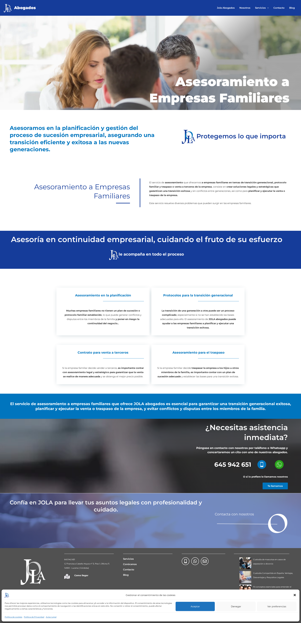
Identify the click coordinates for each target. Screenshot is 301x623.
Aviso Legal (51, 617)
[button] (294, 595)
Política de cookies (13, 617)
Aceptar (195, 606)
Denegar (236, 606)
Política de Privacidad (34, 617)
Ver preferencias (276, 606)
